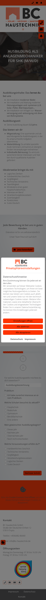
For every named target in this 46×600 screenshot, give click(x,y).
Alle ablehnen (23, 326)
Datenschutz (16, 339)
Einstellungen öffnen (23, 321)
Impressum (30, 339)
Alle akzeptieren (23, 332)
